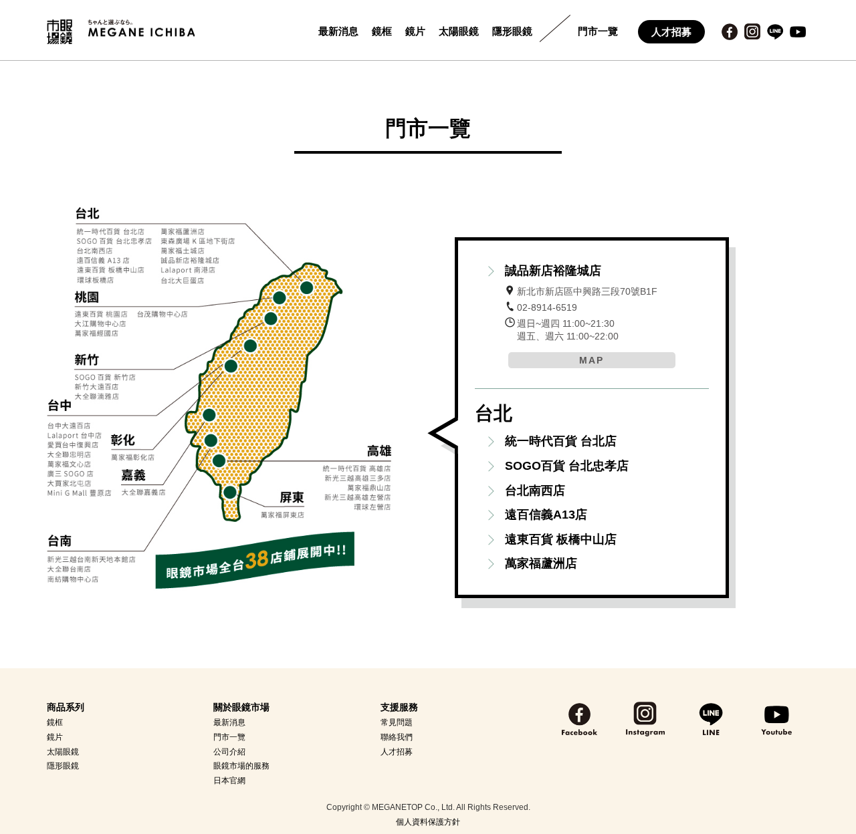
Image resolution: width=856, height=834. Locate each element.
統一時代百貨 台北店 (561, 441)
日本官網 (229, 780)
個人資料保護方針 (428, 822)
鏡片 (415, 31)
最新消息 (338, 31)
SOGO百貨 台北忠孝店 (567, 465)
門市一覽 (598, 31)
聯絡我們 (397, 737)
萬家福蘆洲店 (541, 563)
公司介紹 (229, 751)
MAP (591, 360)
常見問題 (397, 722)
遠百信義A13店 (546, 514)
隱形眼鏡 (512, 31)
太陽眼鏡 (459, 31)
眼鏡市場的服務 (241, 766)
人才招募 (671, 31)
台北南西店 (535, 490)
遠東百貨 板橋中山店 (561, 539)
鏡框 (382, 31)
